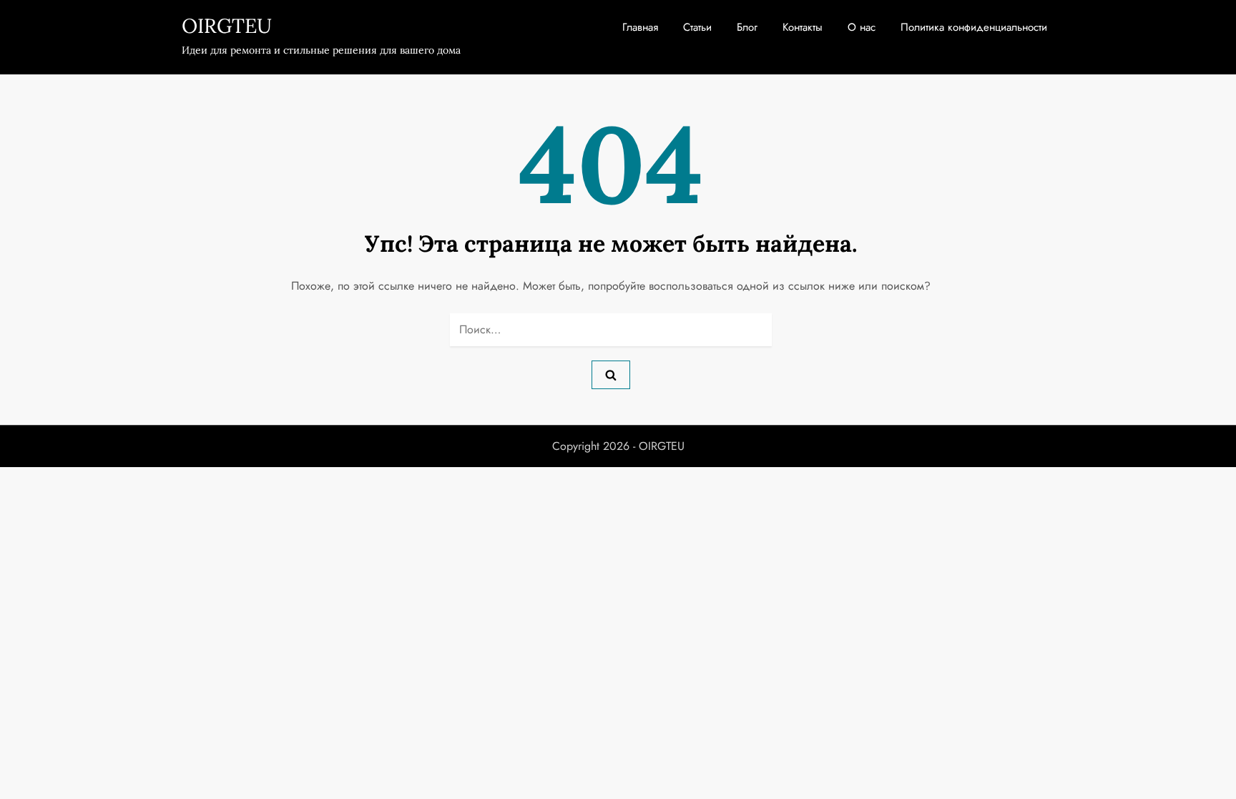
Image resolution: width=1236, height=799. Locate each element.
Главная (640, 27)
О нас (862, 27)
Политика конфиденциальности (974, 27)
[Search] (611, 375)
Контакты (803, 27)
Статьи (697, 27)
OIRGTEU (227, 26)
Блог (747, 27)
